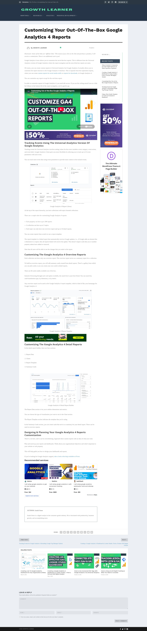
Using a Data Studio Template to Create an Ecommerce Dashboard (109, 96)
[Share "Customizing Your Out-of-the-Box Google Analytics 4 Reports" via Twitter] (64, 532)
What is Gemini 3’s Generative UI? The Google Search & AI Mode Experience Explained (110, 66)
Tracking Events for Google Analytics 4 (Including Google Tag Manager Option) (109, 88)
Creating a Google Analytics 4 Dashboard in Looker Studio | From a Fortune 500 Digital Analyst (59, 572)
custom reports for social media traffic (50, 73)
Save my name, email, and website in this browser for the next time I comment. (42, 617)
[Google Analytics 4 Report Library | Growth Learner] (61, 203)
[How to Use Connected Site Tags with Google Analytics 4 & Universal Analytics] (86, 561)
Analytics (50, 15)
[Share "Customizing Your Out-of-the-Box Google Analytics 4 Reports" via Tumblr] (71, 532)
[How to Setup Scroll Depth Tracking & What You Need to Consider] (113, 561)
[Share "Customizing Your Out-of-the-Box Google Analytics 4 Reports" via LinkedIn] (78, 532)
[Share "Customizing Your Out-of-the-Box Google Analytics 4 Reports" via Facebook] (61, 532)
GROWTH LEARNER (40, 48)
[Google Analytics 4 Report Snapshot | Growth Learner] (61, 328)
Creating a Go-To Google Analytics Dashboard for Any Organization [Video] (33, 571)
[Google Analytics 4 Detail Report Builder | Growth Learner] (61, 402)
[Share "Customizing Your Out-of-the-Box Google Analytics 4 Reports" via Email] (88, 532)
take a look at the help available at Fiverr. (67, 456)
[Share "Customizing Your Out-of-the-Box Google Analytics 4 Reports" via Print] (91, 532)
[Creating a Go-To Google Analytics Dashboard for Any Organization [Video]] (33, 561)
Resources (37, 15)
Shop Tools (24, 15)
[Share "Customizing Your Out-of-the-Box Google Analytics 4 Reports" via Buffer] (81, 532)
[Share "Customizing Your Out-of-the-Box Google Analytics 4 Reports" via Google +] (68, 532)
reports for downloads (70, 73)
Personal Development (66, 15)
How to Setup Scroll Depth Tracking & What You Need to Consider (113, 571)
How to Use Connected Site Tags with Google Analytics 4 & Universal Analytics (86, 571)
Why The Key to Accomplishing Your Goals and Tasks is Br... (44, 2)
